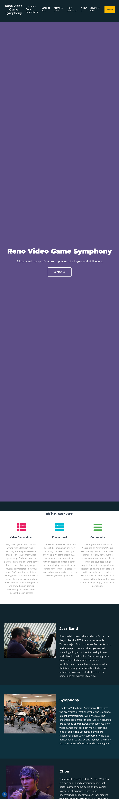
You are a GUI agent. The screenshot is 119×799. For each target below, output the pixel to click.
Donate (110, 9)
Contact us (59, 271)
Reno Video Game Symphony (13, 9)
